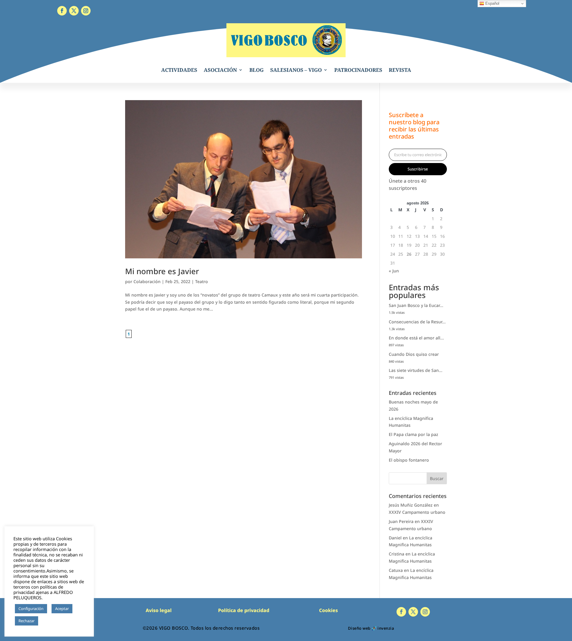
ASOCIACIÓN (220, 69)
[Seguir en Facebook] (62, 10)
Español (491, 3)
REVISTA (400, 69)
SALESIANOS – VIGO (296, 69)
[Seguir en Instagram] (86, 10)
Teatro (201, 281)
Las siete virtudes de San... (415, 370)
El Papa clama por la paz (413, 434)
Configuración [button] (30, 608)
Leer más (49, 621)
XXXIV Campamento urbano (417, 512)
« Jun (394, 271)
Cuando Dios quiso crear (414, 354)
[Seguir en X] (74, 10)
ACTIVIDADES (179, 69)
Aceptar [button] (62, 608)
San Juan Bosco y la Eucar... (416, 305)
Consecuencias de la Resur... (417, 322)
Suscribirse (418, 169)
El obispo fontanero (409, 460)
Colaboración (147, 281)
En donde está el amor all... (416, 338)
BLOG (256, 69)
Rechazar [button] (26, 620)
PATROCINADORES (358, 69)
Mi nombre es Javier (162, 271)
